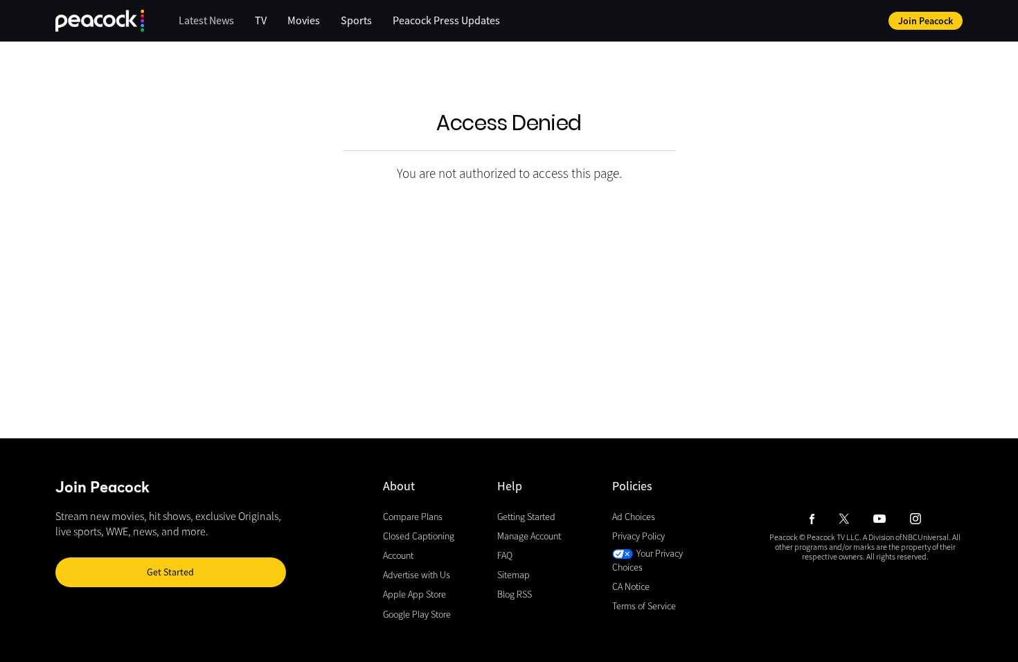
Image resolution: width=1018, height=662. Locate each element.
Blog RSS (514, 595)
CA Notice (631, 586)
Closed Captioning (418, 536)
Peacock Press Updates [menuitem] (446, 20)
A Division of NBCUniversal (905, 537)
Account (398, 556)
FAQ (504, 556)
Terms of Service (644, 606)
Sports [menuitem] (356, 20)
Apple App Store (414, 595)
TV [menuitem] (261, 20)
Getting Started (526, 516)
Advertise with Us (416, 575)
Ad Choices (633, 516)
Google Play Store (417, 614)
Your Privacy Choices (647, 561)
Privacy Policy (638, 536)
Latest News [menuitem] (206, 20)
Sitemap (513, 575)
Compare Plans (413, 516)
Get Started (170, 572)
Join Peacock (925, 21)
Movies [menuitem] (303, 20)
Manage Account (529, 536)
